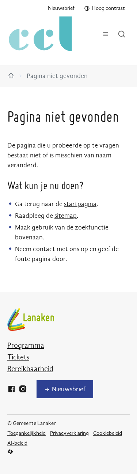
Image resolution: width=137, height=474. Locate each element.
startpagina (80, 204)
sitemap (65, 216)
